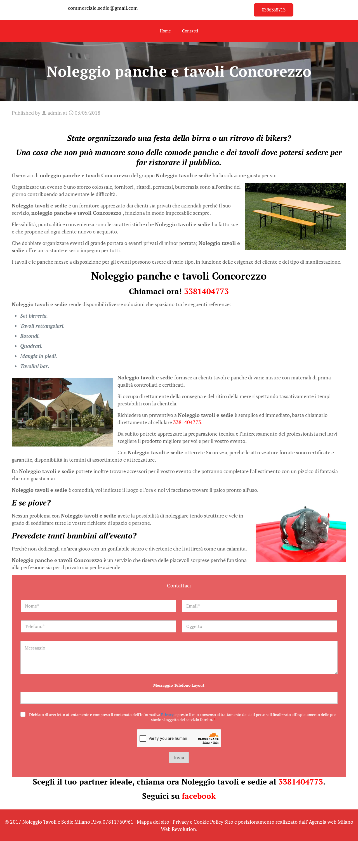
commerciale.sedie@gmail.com (103, 7)
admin (55, 112)
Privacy (167, 714)
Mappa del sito (153, 821)
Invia (178, 757)
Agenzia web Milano (331, 821)
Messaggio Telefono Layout (178, 685)
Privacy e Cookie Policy (198, 821)
